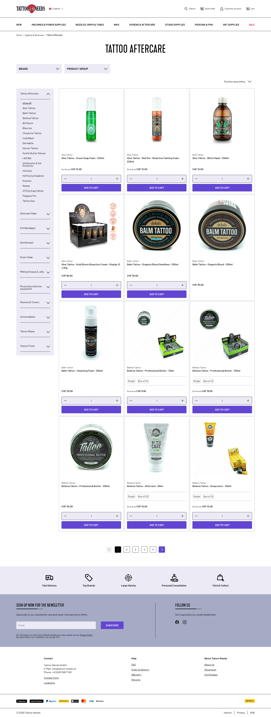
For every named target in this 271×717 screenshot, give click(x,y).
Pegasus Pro (29, 196)
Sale (252, 24)
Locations (49, 683)
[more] (117, 179)
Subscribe (112, 625)
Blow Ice (27, 128)
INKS (116, 24)
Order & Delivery (140, 669)
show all (27, 103)
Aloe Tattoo (29, 108)
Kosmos (27, 181)
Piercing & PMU (204, 24)
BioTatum (28, 123)
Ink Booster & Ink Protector (32, 164)
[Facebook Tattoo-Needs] (177, 622)
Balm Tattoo (29, 113)
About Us (209, 664)
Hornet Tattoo (30, 148)
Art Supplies (231, 24)
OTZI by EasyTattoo (33, 191)
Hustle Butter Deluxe (34, 153)
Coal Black (28, 138)
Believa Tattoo (31, 118)
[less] (65, 179)
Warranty (136, 674)
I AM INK (27, 158)
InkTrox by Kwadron (33, 176)
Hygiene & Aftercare (142, 24)
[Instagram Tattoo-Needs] (184, 622)
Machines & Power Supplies (49, 24)
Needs (26, 186)
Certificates (211, 674)
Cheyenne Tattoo (32, 133)
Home (19, 35)
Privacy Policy (86, 635)
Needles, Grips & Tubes (90, 24)
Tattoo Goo (29, 201)
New (19, 24)
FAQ (133, 664)
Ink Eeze (27, 170)
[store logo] (30, 8)
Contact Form (51, 678)
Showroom (210, 669)
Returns (135, 679)
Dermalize (28, 143)
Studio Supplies (175, 24)
